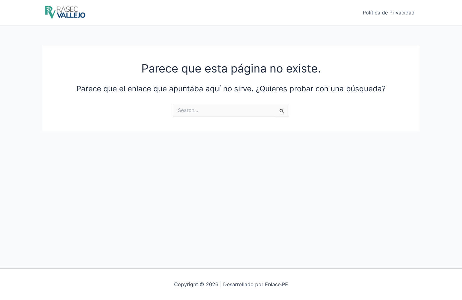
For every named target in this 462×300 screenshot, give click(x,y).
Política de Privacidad (389, 12)
